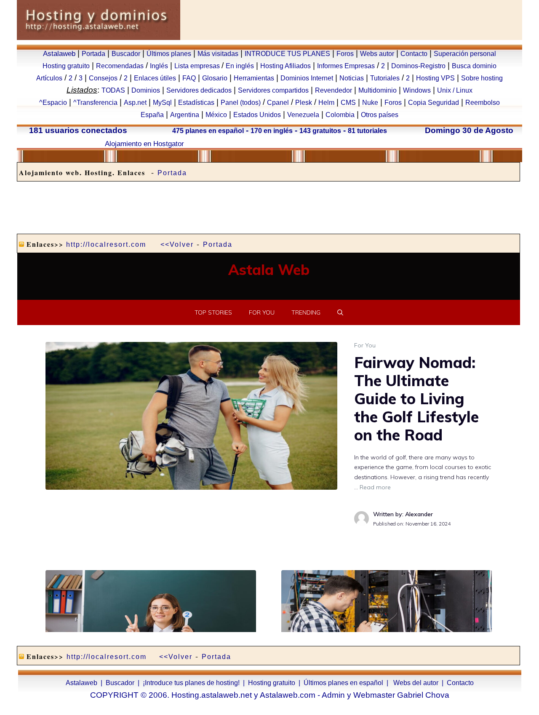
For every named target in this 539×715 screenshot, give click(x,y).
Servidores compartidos (273, 90)
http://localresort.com (106, 244)
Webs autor (377, 53)
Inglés (159, 65)
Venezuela (303, 114)
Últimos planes (169, 53)
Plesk (303, 102)
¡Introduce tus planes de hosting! (191, 682)
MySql (162, 102)
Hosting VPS (435, 78)
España (152, 114)
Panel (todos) (241, 102)
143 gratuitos (320, 130)
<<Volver (177, 244)
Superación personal (465, 53)
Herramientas (254, 78)
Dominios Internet (306, 78)
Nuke (370, 102)
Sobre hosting (482, 78)
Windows (417, 90)
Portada (93, 53)
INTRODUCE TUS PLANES (287, 53)
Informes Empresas (346, 65)
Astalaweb (59, 53)
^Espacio (53, 102)
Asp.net (135, 102)
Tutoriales (385, 78)
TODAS (113, 90)
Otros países (379, 114)
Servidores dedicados (199, 90)
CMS (348, 102)
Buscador (126, 53)
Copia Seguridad (433, 102)
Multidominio (377, 90)
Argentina (184, 114)
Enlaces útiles (155, 78)
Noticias (351, 78)
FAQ (189, 78)
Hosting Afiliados (285, 65)
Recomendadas (120, 65)
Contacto (413, 53)
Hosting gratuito (66, 65)
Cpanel (278, 102)
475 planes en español (208, 130)
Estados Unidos (257, 114)
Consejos (103, 78)
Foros (345, 53)
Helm (326, 102)
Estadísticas (196, 102)
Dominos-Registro (418, 65)
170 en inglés (272, 130)
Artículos (49, 78)
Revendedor (333, 90)
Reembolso (482, 102)
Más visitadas (217, 53)
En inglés (240, 65)
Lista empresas (197, 65)
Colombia (340, 114)
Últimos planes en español (343, 682)
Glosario (214, 78)
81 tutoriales (367, 130)
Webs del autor (415, 682)
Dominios (145, 90)
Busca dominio (474, 65)
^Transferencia (95, 102)
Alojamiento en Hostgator (144, 143)
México (216, 114)
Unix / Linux (454, 90)
